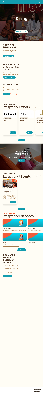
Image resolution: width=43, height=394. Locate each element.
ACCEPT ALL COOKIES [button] (37, 389)
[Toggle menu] (39, 2)
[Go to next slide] (39, 106)
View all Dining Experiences (9, 77)
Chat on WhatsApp (8, 275)
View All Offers (21, 139)
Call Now (16, 275)
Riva (4, 121)
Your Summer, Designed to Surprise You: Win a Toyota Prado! (9, 191)
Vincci (22, 121)
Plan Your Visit (22, 160)
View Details (13, 132)
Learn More (21, 32)
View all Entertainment (8, 56)
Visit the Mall (6, 93)
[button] (37, 391)
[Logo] (5, 2)
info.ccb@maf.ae (11, 272)
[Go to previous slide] (35, 106)
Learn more (13, 93)
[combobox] (37, 2)
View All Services (21, 249)
